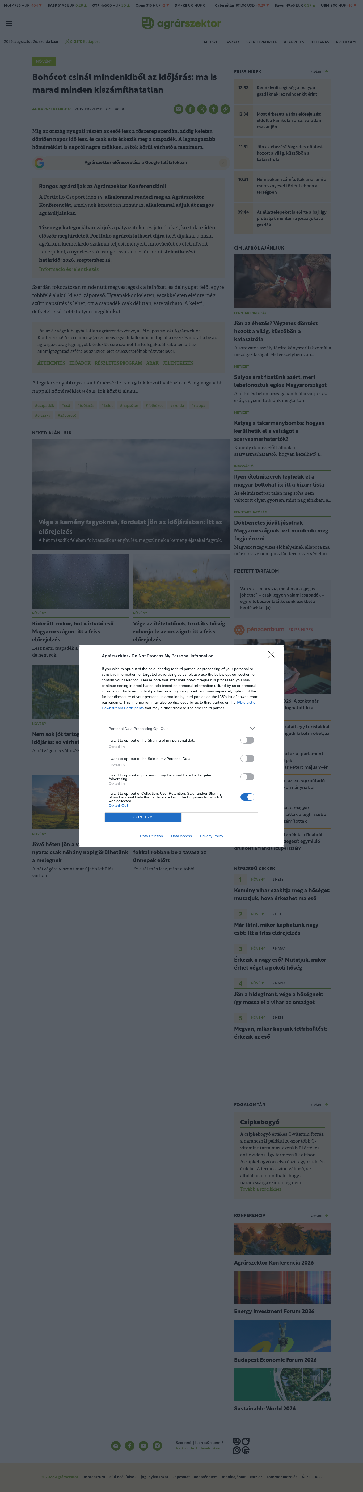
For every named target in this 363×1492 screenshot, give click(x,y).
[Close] (273, 656)
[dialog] (181, 746)
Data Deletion (151, 836)
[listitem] (181, 728)
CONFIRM (143, 817)
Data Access (181, 836)
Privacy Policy (211, 836)
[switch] (247, 740)
